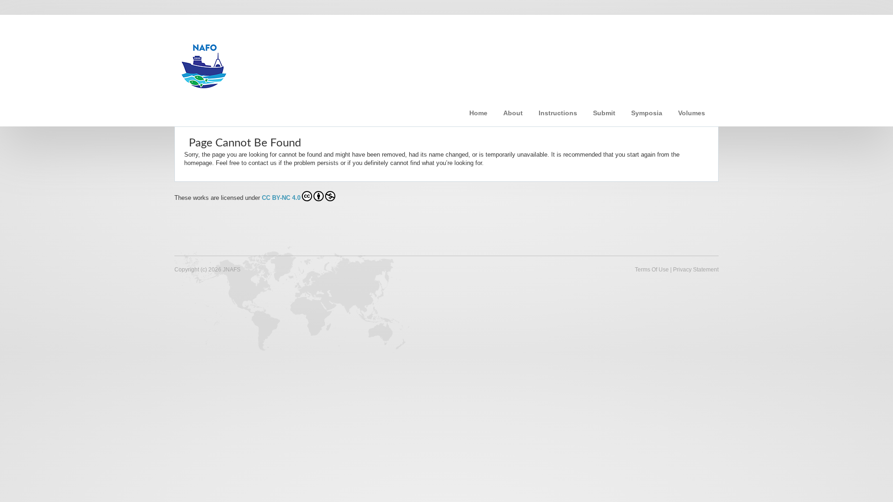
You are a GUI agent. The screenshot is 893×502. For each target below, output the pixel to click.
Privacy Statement (696, 269)
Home (478, 113)
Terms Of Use (652, 269)
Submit (604, 113)
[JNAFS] (323, 62)
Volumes (691, 113)
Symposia (646, 113)
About (513, 113)
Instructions (558, 113)
